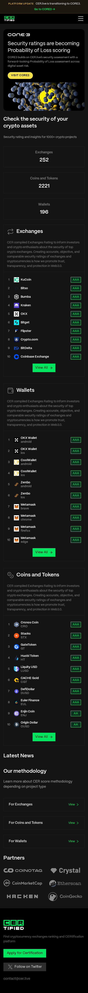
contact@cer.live (16, 978)
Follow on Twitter (28, 966)
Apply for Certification (25, 953)
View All (41, 367)
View (71, 804)
